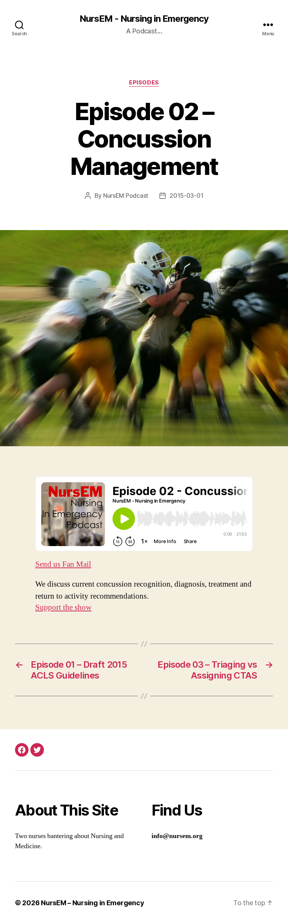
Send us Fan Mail (63, 564)
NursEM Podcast (125, 195)
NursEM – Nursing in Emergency (92, 903)
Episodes (144, 82)
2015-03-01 (186, 195)
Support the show (63, 607)
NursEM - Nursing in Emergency (144, 18)
